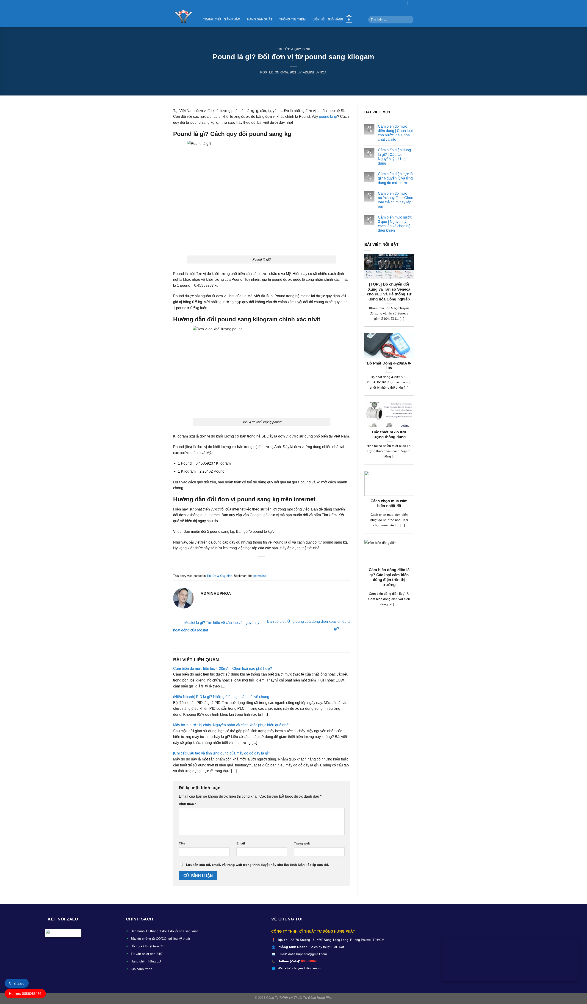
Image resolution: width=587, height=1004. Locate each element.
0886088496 (310, 961)
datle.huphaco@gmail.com (307, 954)
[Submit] (409, 20)
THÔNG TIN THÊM (292, 19)
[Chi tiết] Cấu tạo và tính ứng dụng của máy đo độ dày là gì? (221, 753)
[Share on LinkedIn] (270, 563)
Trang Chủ (212, 19)
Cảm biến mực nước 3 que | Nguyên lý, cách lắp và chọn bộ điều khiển (395, 224)
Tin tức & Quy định (293, 49)
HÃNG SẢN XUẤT (259, 19)
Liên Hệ (319, 19)
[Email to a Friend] (253, 563)
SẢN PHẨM (232, 19)
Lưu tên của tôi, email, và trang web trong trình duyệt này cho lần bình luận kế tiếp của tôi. (257, 865)
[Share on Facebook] (242, 563)
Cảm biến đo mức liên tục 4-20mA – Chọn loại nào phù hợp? (222, 668)
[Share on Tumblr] (275, 563)
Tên (182, 843)
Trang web (302, 843)
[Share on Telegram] (281, 563)
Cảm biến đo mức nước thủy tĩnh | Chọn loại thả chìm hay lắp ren (395, 200)
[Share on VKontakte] (264, 563)
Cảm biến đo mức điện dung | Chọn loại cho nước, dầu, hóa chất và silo (395, 133)
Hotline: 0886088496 (25, 994)
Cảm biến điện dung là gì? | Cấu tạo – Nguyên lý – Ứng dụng (394, 156)
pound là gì (328, 116)
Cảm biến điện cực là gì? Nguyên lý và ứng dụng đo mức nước (395, 178)
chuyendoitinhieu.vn (306, 968)
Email (240, 843)
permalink (259, 576)
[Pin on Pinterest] (259, 563)
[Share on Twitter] (247, 563)
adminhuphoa (315, 72)
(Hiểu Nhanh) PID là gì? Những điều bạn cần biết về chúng (221, 697)
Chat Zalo (16, 983)
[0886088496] (412, 3)
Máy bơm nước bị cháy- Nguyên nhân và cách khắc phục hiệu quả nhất (231, 725)
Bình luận (187, 804)
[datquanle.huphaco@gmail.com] (394, 3)
